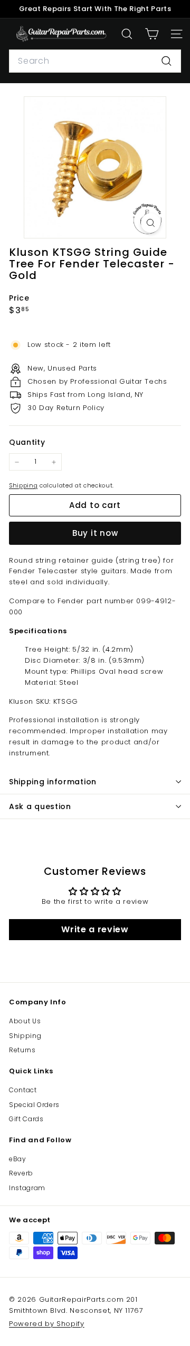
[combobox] (95, 61)
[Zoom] (150, 223)
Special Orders (34, 1104)
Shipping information (53, 781)
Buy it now (95, 533)
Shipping (23, 485)
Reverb (21, 1173)
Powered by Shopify (46, 1324)
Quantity (27, 442)
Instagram (27, 1187)
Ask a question (40, 806)
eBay (17, 1158)
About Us (25, 1020)
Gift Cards (26, 1118)
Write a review (94, 929)
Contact (23, 1089)
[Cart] (151, 33)
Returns (22, 1049)
